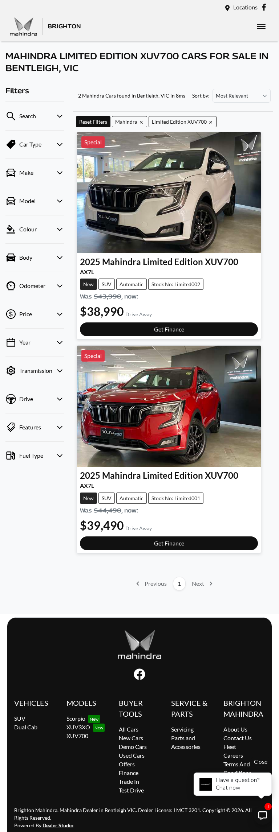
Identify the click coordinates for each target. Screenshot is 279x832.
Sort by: (201, 95)
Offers (127, 764)
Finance (128, 772)
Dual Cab (25, 727)
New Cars (131, 737)
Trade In (129, 781)
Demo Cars (133, 746)
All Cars (128, 729)
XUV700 (77, 735)
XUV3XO (78, 727)
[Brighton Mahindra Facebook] (265, 7)
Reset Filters (93, 122)
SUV (19, 718)
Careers (233, 755)
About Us (235, 729)
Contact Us (237, 737)
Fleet (229, 746)
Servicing (182, 729)
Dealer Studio (58, 825)
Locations (245, 7)
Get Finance (169, 329)
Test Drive (131, 790)
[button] (261, 26)
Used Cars (132, 755)
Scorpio (75, 718)
